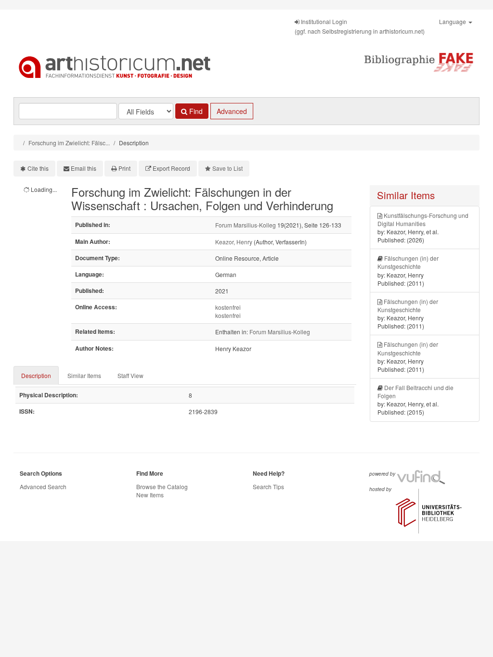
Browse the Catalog (162, 486)
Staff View (130, 375)
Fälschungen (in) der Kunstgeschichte (408, 262)
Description (36, 375)
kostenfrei (228, 307)
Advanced (232, 111)
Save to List (227, 168)
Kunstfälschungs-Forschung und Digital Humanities (422, 219)
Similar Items (84, 375)
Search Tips (268, 486)
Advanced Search (43, 486)
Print (124, 168)
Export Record (171, 168)
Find (195, 111)
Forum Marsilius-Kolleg (245, 225)
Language (453, 21)
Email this (83, 168)
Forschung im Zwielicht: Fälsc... (69, 143)
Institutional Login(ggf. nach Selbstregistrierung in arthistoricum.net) (360, 26)
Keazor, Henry (233, 242)
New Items (150, 495)
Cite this (38, 168)
